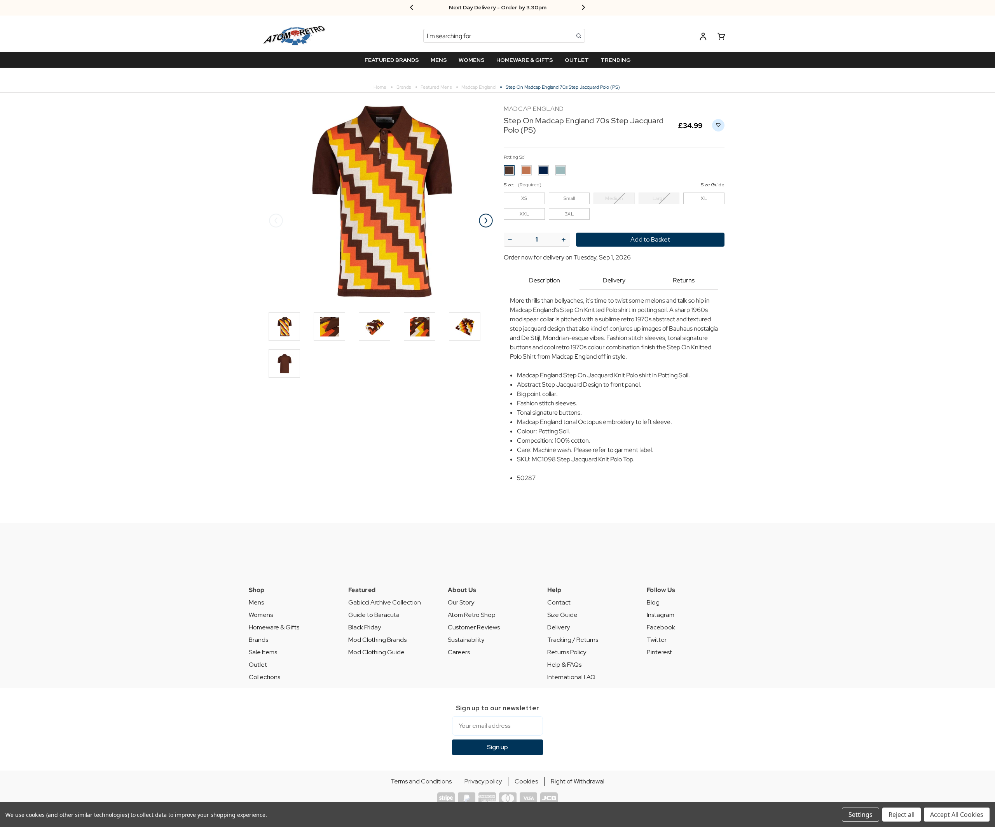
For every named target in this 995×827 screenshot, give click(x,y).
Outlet (258, 665)
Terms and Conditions (421, 781)
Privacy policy (483, 781)
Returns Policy (566, 652)
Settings (860, 814)
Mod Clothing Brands (377, 640)
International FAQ (571, 677)
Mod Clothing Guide (376, 652)
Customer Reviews (474, 627)
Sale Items (263, 652)
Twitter (657, 640)
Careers (459, 652)
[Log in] (703, 38)
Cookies (526, 781)
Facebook (661, 627)
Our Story (461, 602)
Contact (559, 602)
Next (486, 220)
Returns (684, 280)
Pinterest (659, 652)
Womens (261, 615)
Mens (256, 602)
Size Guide (562, 615)
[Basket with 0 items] (721, 37)
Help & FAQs (564, 665)
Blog (653, 602)
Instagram (660, 615)
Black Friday (364, 627)
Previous (276, 220)
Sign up (497, 747)
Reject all (902, 814)
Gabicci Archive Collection (384, 602)
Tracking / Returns (572, 640)
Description (544, 280)
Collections (264, 677)
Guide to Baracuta (374, 615)
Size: (614, 185)
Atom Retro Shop (472, 615)
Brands (258, 640)
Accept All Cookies (956, 814)
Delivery (614, 280)
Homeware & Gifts (274, 627)
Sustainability (466, 640)
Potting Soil (515, 157)
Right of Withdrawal (577, 781)
